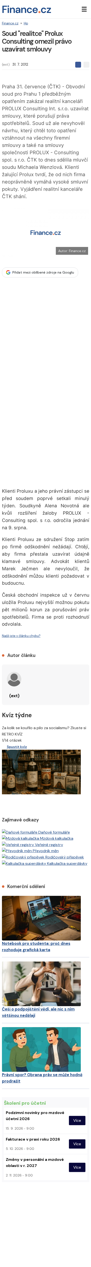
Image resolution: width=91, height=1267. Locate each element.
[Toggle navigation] (84, 9)
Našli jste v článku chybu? (21, 636)
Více (77, 1120)
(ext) (6, 64)
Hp (26, 23)
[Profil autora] (14, 679)
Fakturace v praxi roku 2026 (33, 1139)
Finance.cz (10, 23)
